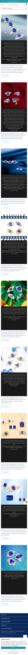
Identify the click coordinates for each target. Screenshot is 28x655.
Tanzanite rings (5, 246)
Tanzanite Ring (12, 51)
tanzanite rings (16, 310)
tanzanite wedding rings (17, 54)
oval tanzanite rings (15, 114)
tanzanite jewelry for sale (11, 441)
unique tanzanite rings (15, 249)
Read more (5, 75)
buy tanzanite (6, 440)
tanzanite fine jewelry (20, 119)
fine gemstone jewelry (10, 112)
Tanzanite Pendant (6, 443)
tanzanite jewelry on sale (12, 122)
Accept (13, 647)
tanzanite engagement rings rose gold (12, 118)
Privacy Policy (15, 645)
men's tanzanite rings (14, 243)
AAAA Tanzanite (7, 109)
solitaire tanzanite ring (19, 44)
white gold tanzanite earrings (11, 510)
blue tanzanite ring (8, 42)
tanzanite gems (7, 121)
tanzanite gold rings (20, 244)
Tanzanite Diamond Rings (20, 572)
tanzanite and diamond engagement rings (13, 178)
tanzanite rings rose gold (14, 246)
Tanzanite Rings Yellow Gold (19, 53)
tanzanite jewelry (13, 121)
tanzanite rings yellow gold (15, 312)
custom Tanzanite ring (10, 111)
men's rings (7, 243)
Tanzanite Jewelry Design (11, 507)
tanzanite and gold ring (16, 49)
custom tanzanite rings (13, 43)
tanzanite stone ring (7, 54)
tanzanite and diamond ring (16, 47)
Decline (13, 650)
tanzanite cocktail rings (15, 50)
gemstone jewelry (18, 112)
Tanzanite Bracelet (13, 440)
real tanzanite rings (10, 44)
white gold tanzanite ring (15, 56)
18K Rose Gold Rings (7, 242)
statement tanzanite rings (9, 46)
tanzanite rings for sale (20, 51)
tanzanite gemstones (17, 506)
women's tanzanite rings (19, 381)
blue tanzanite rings (17, 42)
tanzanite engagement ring (15, 181)
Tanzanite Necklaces (21, 441)
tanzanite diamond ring (20, 116)
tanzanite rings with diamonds (19, 184)
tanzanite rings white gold (8, 53)
